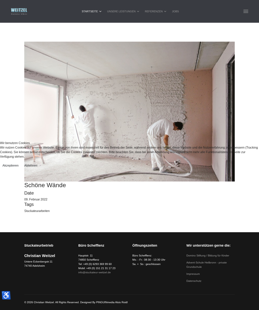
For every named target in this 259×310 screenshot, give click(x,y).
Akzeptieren (10, 165)
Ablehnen (30, 165)
